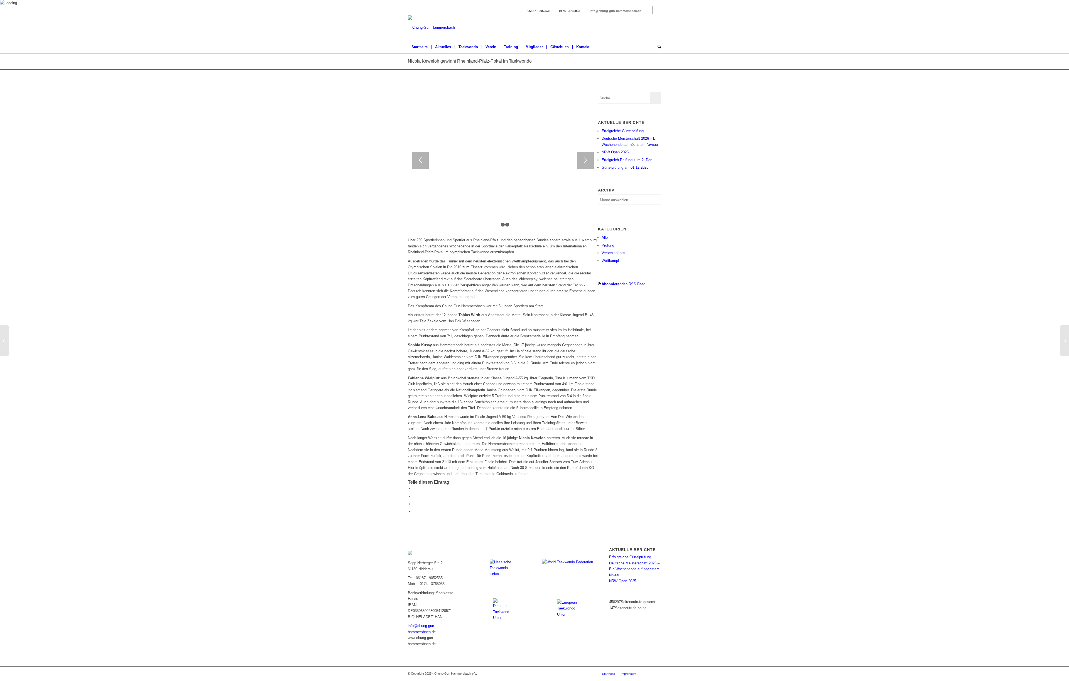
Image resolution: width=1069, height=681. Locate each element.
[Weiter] (585, 160)
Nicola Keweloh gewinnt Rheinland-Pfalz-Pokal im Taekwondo (470, 61)
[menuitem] (419, 47)
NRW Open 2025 (615, 152)
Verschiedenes (613, 253)
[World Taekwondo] (568, 567)
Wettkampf (610, 261)
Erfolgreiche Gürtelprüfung (623, 131)
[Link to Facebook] (657, 10)
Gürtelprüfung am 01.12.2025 (625, 167)
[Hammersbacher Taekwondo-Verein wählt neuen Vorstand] (1064, 340)
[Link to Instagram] (648, 10)
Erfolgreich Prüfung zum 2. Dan (627, 160)
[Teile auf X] (414, 496)
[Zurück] (420, 160)
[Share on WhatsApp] (414, 504)
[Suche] (657, 47)
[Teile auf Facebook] (414, 488)
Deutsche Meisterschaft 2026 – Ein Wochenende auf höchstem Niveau (634, 569)
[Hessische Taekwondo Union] (501, 570)
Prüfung (608, 245)
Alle (605, 237)
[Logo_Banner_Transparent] (431, 27)
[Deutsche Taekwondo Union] (501, 609)
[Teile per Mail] (414, 511)
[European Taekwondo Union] (568, 611)
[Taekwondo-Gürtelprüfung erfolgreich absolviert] (4, 340)
